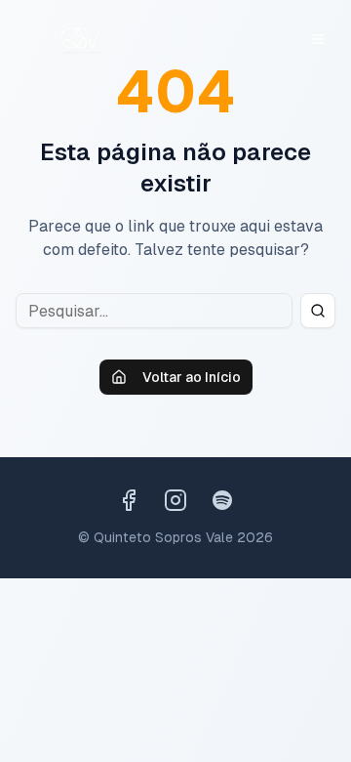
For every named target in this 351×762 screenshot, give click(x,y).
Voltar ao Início (191, 377)
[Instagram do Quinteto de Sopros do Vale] (175, 500)
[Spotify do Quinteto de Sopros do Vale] (222, 500)
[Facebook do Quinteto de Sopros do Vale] (128, 500)
